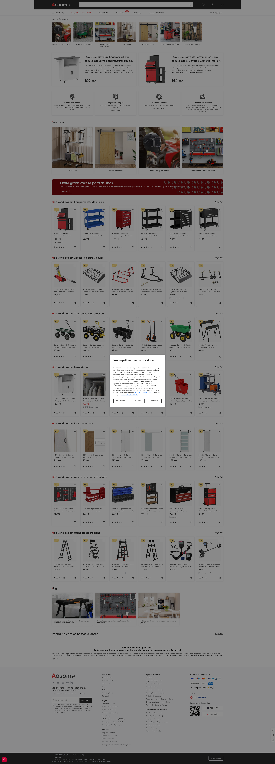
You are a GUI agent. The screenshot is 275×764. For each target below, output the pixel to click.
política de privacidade (129, 395)
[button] (4, 759)
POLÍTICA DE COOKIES (143, 393)
